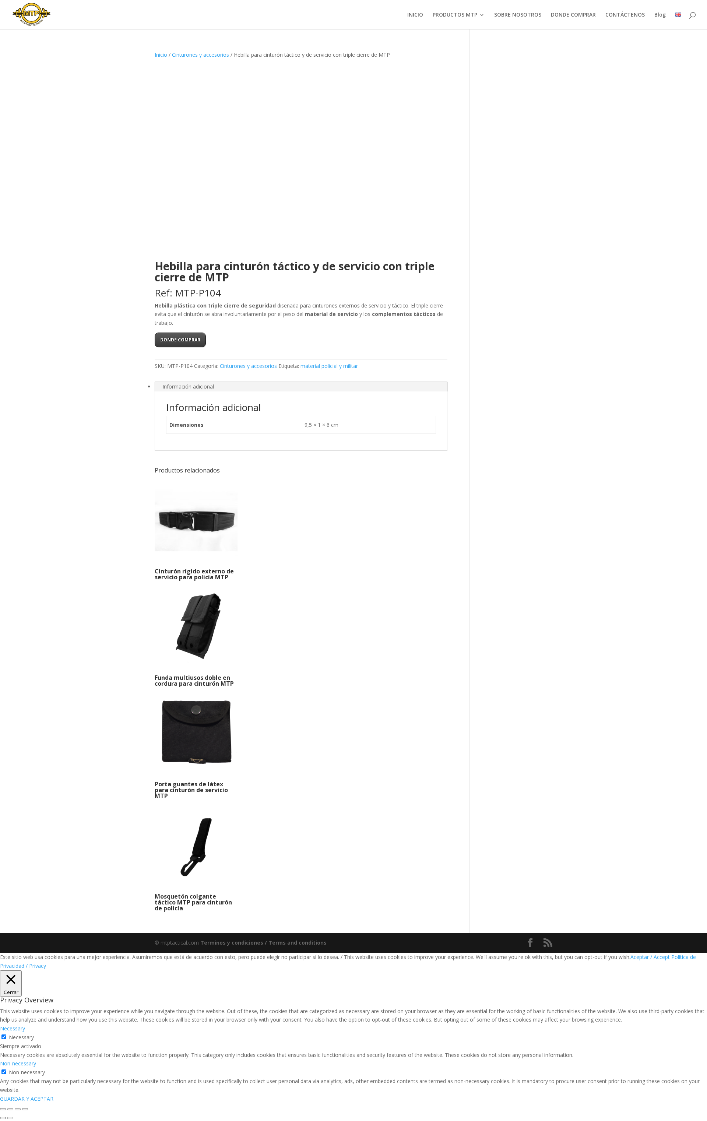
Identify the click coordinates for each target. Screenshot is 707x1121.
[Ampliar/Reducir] (3, 1109)
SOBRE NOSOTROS (517, 15)
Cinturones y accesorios (200, 54)
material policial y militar (329, 365)
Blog (660, 15)
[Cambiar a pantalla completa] (10, 1109)
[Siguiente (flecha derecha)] (10, 1118)
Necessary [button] (12, 1028)
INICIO (415, 15)
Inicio (161, 54)
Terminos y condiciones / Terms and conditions (263, 942)
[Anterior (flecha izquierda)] (3, 1118)
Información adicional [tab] (188, 386)
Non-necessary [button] (18, 1063)
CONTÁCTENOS (625, 15)
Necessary (21, 1037)
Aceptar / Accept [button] (650, 956)
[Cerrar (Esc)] (25, 1109)
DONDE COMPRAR (573, 15)
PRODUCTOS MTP (455, 15)
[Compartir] (18, 1109)
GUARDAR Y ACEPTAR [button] (26, 1098)
